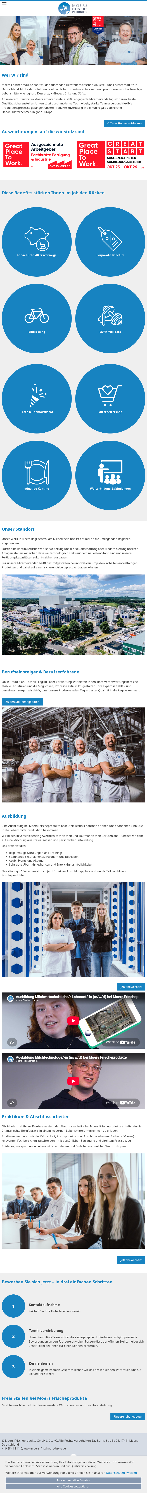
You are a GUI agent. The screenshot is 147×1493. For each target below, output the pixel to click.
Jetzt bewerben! (131, 987)
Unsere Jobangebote (128, 1416)
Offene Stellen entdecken (124, 123)
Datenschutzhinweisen (121, 1473)
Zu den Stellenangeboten (22, 702)
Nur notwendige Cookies (73, 1480)
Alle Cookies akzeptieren (73, 1486)
